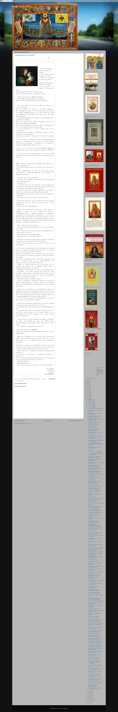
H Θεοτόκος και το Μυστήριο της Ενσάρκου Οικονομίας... (95, 669)
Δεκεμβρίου (90, 399)
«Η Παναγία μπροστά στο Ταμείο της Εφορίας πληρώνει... (95, 611)
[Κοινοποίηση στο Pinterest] (54, 379)
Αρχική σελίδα (47, 421)
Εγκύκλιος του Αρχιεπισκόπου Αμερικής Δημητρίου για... (94, 466)
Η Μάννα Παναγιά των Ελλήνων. (94, 435)
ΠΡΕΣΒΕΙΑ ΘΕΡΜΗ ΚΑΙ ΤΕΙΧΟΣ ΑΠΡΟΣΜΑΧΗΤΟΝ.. (94, 649)
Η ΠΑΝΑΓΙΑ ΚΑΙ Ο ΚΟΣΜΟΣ (94, 561)
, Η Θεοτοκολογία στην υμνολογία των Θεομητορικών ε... (95, 482)
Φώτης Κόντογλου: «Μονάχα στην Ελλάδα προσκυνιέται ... (95, 499)
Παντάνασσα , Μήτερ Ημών (93, 427)
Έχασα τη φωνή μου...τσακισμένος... (95, 547)
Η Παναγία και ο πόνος (92, 559)
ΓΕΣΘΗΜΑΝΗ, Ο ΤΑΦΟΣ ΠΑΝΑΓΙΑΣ (95, 551)
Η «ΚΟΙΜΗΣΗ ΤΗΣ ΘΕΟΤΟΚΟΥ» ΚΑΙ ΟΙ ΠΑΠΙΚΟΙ (95, 557)
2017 (88, 389)
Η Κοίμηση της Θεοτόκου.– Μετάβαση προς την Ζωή (93, 521)
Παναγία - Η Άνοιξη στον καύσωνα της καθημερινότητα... (95, 689)
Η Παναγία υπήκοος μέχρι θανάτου (95, 486)
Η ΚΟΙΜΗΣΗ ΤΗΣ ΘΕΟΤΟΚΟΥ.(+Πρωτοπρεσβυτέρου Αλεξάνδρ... (95, 642)
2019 (88, 385)
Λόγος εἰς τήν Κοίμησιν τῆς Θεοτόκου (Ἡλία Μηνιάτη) (94, 510)
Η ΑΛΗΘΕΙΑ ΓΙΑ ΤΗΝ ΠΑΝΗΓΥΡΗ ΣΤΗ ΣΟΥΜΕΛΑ (95, 448)
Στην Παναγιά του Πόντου (93, 484)
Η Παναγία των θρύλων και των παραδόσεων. (94, 539)
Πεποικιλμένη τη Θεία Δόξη (93, 633)
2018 (88, 387)
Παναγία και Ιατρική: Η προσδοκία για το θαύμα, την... (95, 438)
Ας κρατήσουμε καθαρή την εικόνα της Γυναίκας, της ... (95, 545)
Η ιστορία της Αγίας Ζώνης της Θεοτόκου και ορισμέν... (94, 422)
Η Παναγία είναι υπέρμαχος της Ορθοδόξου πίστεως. (94, 575)
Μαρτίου (90, 696)
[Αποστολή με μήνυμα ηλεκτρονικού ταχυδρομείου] (49, 379)
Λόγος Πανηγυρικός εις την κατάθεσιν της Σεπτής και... (94, 417)
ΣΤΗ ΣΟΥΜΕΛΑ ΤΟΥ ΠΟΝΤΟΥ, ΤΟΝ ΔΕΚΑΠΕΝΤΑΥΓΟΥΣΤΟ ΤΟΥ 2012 (95, 444)
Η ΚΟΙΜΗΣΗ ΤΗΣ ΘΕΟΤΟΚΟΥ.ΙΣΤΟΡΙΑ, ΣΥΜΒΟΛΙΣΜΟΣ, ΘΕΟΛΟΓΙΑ (94, 525)
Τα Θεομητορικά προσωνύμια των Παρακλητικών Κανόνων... (95, 639)
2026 (88, 380)
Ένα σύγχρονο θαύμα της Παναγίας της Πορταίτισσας (95, 554)
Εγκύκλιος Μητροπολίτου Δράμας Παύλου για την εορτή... (95, 472)
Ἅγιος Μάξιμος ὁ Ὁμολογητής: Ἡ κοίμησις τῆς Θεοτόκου (95, 621)
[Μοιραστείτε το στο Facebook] (53, 379)
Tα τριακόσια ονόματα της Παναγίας (95, 622)
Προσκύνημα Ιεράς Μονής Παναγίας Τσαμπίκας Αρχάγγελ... (95, 441)
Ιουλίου (89, 691)
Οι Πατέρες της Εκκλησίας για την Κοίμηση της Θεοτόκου (95, 513)
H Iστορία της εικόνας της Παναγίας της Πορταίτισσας (95, 581)
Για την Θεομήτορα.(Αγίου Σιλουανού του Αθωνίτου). (94, 590)
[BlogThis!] (50, 379)
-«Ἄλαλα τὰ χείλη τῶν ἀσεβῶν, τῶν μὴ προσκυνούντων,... (95, 528)
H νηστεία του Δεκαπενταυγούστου (95, 681)
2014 (88, 394)
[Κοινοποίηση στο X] (52, 379)
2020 (88, 383)
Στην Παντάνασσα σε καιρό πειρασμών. (93, 578)
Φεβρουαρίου (91, 698)
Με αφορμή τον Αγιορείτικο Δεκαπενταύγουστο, (93, 430)
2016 (88, 390)
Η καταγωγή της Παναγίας (93, 608)
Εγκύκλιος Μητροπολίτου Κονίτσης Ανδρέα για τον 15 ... (95, 474)
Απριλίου (90, 695)
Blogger (66, 708)
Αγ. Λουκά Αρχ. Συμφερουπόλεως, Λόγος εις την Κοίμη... (95, 533)
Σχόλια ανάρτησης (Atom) (25, 423)
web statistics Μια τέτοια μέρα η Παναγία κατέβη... (94, 414)
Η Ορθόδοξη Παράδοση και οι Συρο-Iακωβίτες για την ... (95, 419)
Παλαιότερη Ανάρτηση (75, 421)
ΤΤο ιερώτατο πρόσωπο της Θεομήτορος (94, 477)
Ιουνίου (89, 693)
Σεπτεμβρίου (91, 405)
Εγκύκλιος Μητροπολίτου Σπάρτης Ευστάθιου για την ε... (95, 469)
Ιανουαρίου (90, 700)
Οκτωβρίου (90, 403)
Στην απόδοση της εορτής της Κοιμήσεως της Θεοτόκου (94, 457)
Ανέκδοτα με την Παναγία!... (93, 618)
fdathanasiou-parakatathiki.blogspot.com (100, 371)
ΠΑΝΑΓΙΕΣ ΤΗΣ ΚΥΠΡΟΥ (93, 659)
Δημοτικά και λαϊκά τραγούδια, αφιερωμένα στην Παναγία (94, 599)
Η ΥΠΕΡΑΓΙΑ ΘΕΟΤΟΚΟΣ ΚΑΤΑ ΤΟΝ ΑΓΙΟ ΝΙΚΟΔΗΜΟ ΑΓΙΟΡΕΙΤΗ (94, 662)
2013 (88, 396)
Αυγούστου (90, 406)
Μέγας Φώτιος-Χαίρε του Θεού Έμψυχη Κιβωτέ (94, 603)
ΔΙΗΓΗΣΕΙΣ (20, 380)
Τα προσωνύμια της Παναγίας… (94, 644)
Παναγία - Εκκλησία (92, 479)
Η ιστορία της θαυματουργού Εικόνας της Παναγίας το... (94, 593)
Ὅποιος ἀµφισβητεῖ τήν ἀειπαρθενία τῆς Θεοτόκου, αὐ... (95, 454)
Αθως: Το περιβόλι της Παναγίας (94, 451)
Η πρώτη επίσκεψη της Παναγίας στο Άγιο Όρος (95, 584)
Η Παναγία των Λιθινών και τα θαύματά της (94, 425)
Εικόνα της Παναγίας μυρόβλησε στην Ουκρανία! (94, 628)
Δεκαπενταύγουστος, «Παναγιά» (94, 683)
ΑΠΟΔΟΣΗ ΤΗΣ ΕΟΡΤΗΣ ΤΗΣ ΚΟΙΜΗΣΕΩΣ (94, 460)
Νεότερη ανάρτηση (20, 421)
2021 (88, 381)
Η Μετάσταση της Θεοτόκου (94, 616)
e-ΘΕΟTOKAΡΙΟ (21, 6)
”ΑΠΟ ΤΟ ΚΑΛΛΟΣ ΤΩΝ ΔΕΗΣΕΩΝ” (95, 601)
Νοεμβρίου (90, 401)
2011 (88, 702)
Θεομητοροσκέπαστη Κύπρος (94, 657)
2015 (88, 392)
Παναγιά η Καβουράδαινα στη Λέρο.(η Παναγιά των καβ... (95, 550)
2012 (88, 398)
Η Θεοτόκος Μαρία (92, 496)
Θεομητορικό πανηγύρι (92, 501)
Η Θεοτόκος (90, 449)
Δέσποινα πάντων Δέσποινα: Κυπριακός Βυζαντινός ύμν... (94, 636)
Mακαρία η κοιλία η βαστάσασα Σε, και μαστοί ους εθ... (95, 652)
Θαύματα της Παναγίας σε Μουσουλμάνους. (93, 587)
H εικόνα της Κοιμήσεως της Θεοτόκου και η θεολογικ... (94, 489)
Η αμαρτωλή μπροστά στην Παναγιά (95, 408)
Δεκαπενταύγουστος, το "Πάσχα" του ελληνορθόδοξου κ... (95, 679)
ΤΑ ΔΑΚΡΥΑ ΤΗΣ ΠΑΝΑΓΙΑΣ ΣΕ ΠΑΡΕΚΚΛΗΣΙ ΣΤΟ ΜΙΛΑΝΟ (94, 646)
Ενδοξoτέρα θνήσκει (92, 530)
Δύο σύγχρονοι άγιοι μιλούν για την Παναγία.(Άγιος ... (95, 676)
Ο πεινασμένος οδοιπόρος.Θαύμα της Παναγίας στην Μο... (95, 631)
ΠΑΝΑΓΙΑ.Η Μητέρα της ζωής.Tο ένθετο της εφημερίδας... (95, 507)
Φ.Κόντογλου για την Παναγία (94, 673)
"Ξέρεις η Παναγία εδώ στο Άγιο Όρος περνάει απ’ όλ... (94, 567)
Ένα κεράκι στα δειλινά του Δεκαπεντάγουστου (93, 686)
